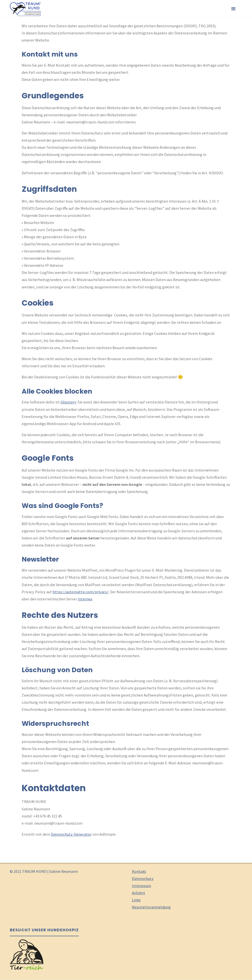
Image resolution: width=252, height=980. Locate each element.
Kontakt (139, 871)
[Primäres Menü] (233, 8)
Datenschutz (143, 878)
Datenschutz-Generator (71, 834)
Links (136, 899)
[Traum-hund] (25, 8)
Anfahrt (138, 892)
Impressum (141, 885)
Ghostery (68, 402)
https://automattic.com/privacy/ (80, 591)
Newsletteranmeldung (151, 907)
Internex (85, 598)
